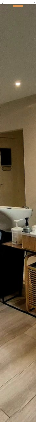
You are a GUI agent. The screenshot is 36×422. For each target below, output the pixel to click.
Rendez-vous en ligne (18, 5)
